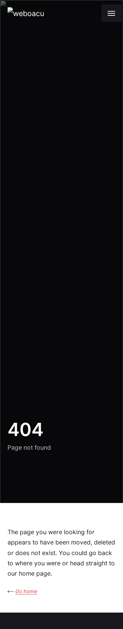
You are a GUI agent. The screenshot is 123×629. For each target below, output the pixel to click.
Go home (26, 591)
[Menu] (111, 13)
